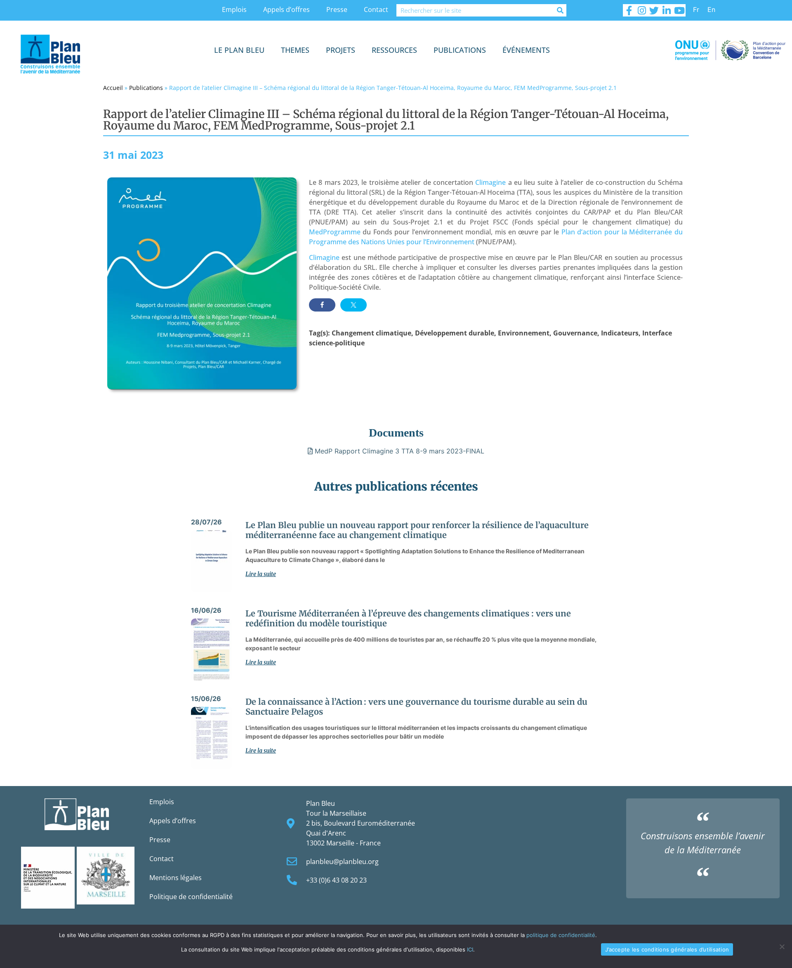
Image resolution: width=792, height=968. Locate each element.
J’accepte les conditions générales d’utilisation (667, 949)
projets (340, 50)
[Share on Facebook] (322, 305)
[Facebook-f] (629, 10)
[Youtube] (679, 10)
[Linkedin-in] (666, 10)
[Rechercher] (560, 10)
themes (295, 50)
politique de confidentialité (560, 935)
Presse (336, 9)
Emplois (234, 9)
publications (460, 50)
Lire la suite (260, 574)
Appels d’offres (286, 9)
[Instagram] (641, 10)
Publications (146, 88)
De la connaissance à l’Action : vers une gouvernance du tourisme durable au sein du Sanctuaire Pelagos (416, 706)
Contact (376, 9)
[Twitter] (654, 10)
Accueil (113, 88)
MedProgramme (335, 231)
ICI (470, 949)
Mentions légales (175, 877)
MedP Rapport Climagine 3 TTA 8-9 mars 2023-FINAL (398, 451)
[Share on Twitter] (353, 305)
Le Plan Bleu (239, 50)
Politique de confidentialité (191, 896)
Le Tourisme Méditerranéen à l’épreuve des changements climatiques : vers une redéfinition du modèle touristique (408, 618)
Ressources (394, 50)
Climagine (490, 182)
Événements (526, 50)
